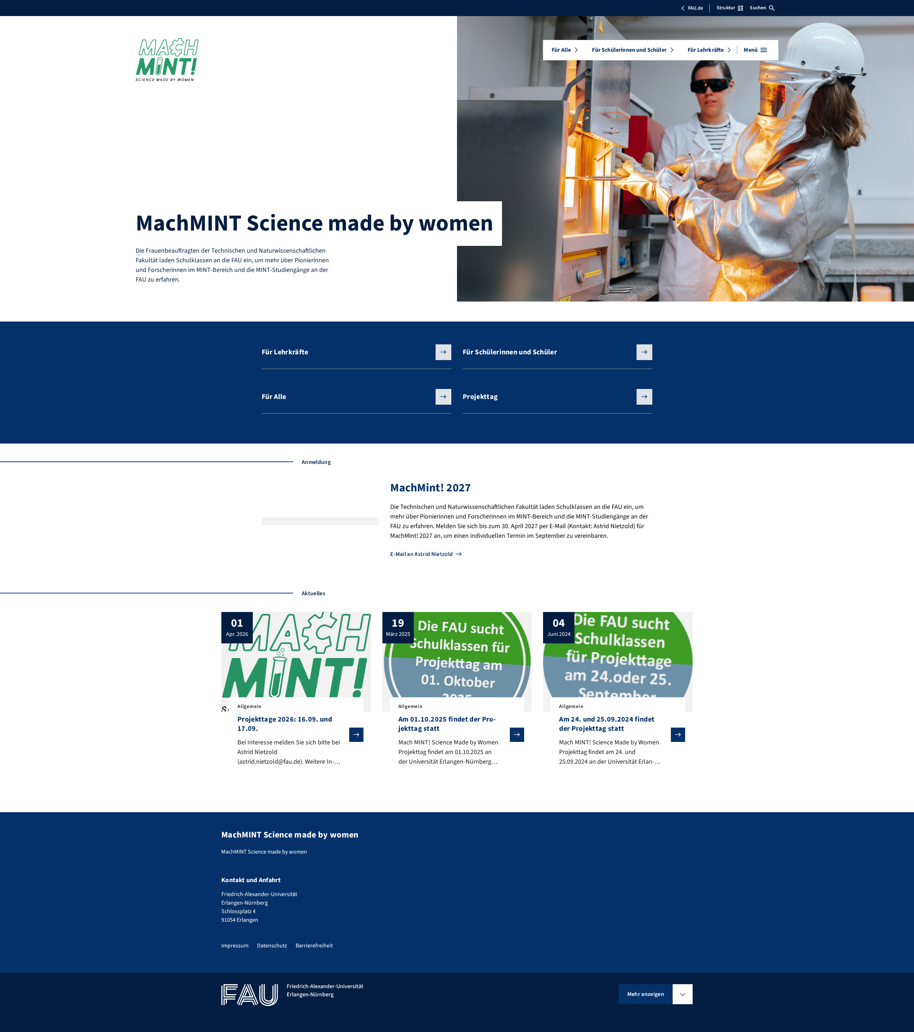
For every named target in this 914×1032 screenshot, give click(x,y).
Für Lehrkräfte (706, 50)
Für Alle (561, 50)
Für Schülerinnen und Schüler (629, 50)
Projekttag (480, 397)
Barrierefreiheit (314, 946)
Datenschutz (272, 946)
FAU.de (695, 8)
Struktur (726, 7)
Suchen (758, 7)
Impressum (234, 946)
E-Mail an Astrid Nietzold (421, 554)
